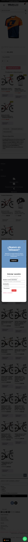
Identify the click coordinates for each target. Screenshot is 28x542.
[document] (14, 271)
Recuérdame (7, 288)
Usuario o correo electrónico (10, 279)
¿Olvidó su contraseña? (8, 292)
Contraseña (6, 284)
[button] (24, 241)
